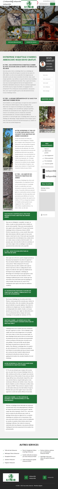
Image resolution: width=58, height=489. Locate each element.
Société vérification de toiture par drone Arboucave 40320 (30, 455)
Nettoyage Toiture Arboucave (12, 453)
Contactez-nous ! (31, 42)
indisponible (8, 1)
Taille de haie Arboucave (11, 450)
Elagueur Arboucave (10, 462)
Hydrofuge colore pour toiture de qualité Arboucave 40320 (47, 458)
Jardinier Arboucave (10, 459)
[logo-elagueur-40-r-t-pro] (29, 4)
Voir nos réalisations (14, 42)
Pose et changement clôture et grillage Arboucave (29, 451)
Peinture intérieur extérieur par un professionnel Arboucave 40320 (47, 452)
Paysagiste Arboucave (10, 456)
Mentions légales (38, 485)
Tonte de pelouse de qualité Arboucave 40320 (29, 460)
